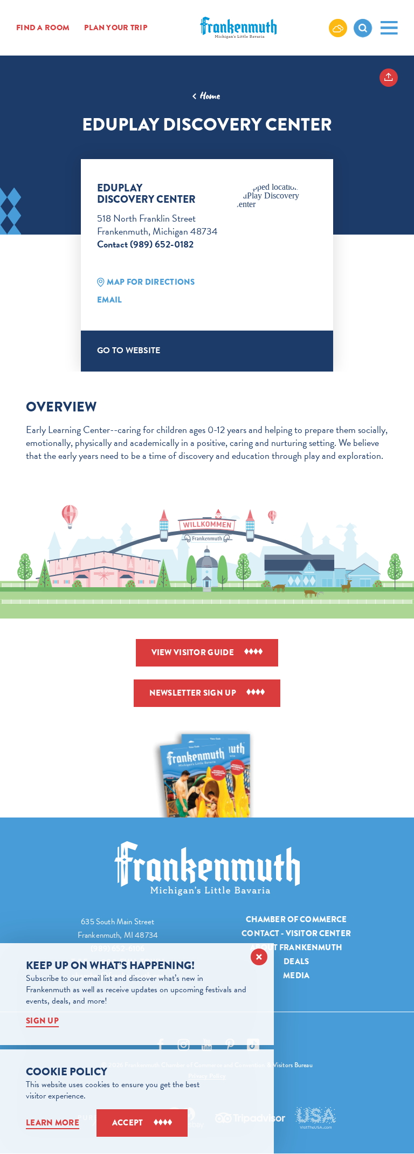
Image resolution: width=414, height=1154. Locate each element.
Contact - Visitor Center (296, 933)
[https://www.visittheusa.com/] (315, 1118)
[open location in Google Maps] (275, 196)
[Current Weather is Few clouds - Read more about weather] (338, 27)
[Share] (389, 77)
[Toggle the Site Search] (363, 28)
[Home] (207, 868)
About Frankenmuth (296, 947)
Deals (296, 961)
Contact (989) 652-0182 (145, 244)
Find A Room (43, 28)
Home (209, 96)
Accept (127, 1123)
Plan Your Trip (116, 28)
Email (109, 300)
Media (296, 975)
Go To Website (128, 350)
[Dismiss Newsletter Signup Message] (259, 957)
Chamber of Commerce (296, 919)
